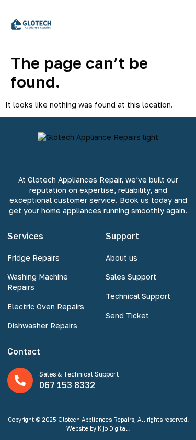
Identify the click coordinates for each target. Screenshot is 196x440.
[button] (177, 24)
